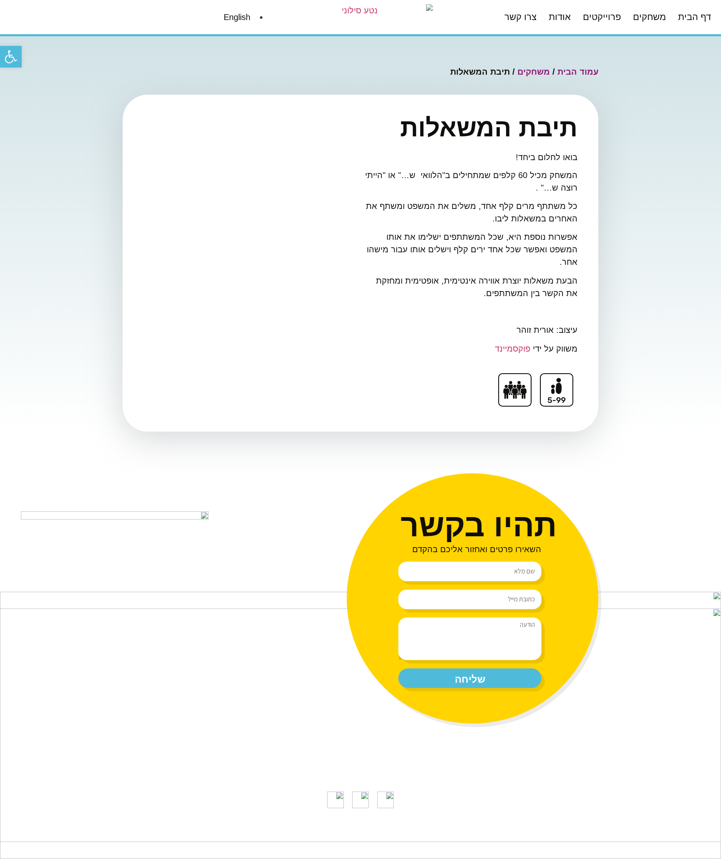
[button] (11, 57)
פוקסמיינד (514, 348)
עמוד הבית (577, 71)
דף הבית (694, 17)
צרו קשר (520, 17)
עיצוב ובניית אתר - (293, 833)
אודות (560, 17)
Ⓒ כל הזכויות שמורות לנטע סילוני (420, 833)
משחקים (649, 17)
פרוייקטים (602, 17)
